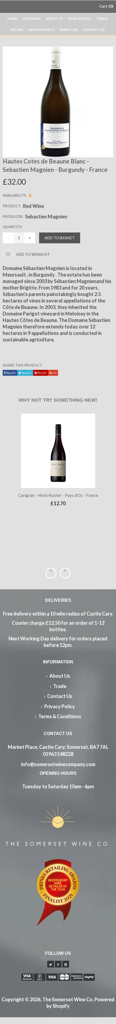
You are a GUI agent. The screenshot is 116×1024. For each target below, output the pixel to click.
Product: (12, 206)
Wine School (79, 18)
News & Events (41, 30)
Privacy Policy (59, 706)
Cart (105, 6)
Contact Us (94, 30)
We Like (17, 30)
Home (12, 18)
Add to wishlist (33, 254)
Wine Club (69, 30)
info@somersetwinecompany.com (58, 764)
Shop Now (31, 18)
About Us (54, 18)
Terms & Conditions (59, 716)
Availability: (14, 195)
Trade (102, 18)
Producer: (13, 216)
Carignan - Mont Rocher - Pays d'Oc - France (58, 495)
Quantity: (12, 227)
